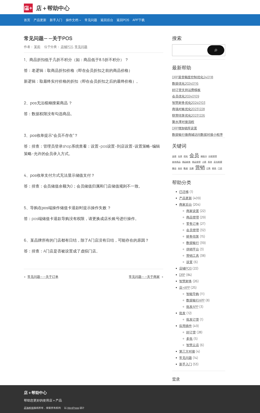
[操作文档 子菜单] (80, 20)
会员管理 (192, 230)
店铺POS (67, 47)
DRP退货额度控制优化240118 (192, 77)
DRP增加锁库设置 (184, 128)
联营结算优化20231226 (188, 115)
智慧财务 (185, 281)
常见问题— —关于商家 (144, 276)
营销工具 (192, 255)
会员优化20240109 (185, 96)
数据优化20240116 (185, 83)
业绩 (174, 156)
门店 (220, 168)
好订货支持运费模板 (186, 90)
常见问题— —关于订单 (42, 276)
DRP (182, 274)
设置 (189, 262)
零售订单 (192, 223)
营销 (200, 167)
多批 (189, 338)
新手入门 (185, 364)
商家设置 (192, 211)
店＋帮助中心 (53, 8)
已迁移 (184, 191)
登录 (176, 379)
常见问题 (81, 47)
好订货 (191, 332)
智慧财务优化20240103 (188, 102)
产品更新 (185, 198)
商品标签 (186, 162)
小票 (204, 162)
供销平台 (192, 249)
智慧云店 (192, 345)
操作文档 (72, 20)
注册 (191, 168)
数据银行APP (195, 300)
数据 (186, 168)
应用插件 (185, 326)
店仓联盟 (218, 162)
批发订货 (192, 319)
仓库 (180, 156)
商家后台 (185, 204)
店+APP (184, 287)
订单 (208, 168)
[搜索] (215, 50)
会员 (194, 155)
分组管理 (212, 156)
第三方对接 (187, 351)
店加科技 (29, 407)
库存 (210, 162)
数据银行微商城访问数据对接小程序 (197, 134)
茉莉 (37, 47)
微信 (174, 168)
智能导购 (192, 294)
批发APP (192, 306)
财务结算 (192, 236)
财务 (214, 168)
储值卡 (204, 156)
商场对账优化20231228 (188, 109)
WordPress (73, 407)
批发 (182, 313)
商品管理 (196, 162)
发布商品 (176, 162)
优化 (186, 156)
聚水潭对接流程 (183, 122)
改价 (180, 168)
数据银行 (192, 243)
